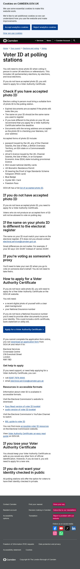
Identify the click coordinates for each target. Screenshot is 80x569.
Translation (33, 516)
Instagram (55, 533)
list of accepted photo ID (31, 188)
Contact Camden (9, 504)
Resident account (10, 510)
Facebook (55, 528)
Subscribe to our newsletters (64, 510)
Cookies (29, 550)
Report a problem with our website (63, 517)
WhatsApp (61, 533)
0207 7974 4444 (17, 378)
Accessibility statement (12, 550)
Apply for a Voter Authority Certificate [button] (23, 329)
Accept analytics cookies (16, 27)
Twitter (67, 528)
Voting (44, 48)
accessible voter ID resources (35, 426)
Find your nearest (35, 504)
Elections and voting (31, 48)
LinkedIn (74, 528)
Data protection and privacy (50, 544)
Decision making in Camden (40, 510)
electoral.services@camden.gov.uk (19, 241)
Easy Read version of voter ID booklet (22, 406)
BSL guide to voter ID (15, 421)
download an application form (25, 342)
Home (5, 48)
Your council (15, 48)
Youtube (61, 528)
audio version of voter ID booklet (20, 409)
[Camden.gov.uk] (10, 40)
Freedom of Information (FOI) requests (18, 544)
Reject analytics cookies (44, 27)
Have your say (59, 504)
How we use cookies (12, 33)
